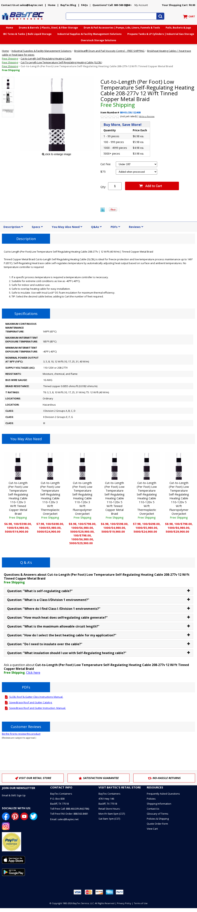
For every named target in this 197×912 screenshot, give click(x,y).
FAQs (84, 5)
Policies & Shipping (158, 818)
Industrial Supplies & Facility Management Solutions (89, 34)
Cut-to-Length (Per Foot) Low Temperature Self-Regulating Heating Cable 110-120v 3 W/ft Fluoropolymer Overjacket (82, 500)
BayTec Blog (68, 5)
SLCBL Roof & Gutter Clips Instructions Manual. (36, 697)
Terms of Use (141, 903)
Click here (33, 672)
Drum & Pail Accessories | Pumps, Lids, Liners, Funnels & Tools (122, 27)
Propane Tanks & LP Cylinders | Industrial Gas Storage (160, 34)
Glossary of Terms (157, 813)
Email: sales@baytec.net (64, 819)
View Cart (152, 828)
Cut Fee (105, 164)
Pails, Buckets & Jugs (178, 27)
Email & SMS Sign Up (14, 795)
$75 (103, 171)
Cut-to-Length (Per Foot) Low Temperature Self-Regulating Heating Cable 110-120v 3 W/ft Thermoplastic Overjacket (50, 500)
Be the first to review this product (21, 733)
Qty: (103, 187)
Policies (151, 798)
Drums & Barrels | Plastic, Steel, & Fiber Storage (48, 27)
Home (51, 5)
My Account (141, 5)
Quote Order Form (157, 823)
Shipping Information (159, 803)
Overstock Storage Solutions (98, 40)
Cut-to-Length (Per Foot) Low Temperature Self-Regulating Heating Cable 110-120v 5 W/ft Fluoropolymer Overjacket (179, 500)
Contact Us (153, 808)
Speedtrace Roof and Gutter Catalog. (30, 702)
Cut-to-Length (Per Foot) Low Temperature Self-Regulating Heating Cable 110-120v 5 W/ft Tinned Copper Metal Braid (114, 500)
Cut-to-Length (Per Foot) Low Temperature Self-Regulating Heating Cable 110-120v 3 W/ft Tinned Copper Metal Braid (18, 500)
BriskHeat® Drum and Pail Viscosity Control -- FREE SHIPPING (109, 51)
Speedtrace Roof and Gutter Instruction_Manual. (37, 708)
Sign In (128, 5)
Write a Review (146, 116)
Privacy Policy (124, 903)
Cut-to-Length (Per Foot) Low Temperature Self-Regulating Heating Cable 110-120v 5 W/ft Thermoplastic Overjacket (147, 500)
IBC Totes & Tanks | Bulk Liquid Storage (27, 34)
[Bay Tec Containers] (23, 21)
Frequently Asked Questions (163, 793)
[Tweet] (102, 211)
